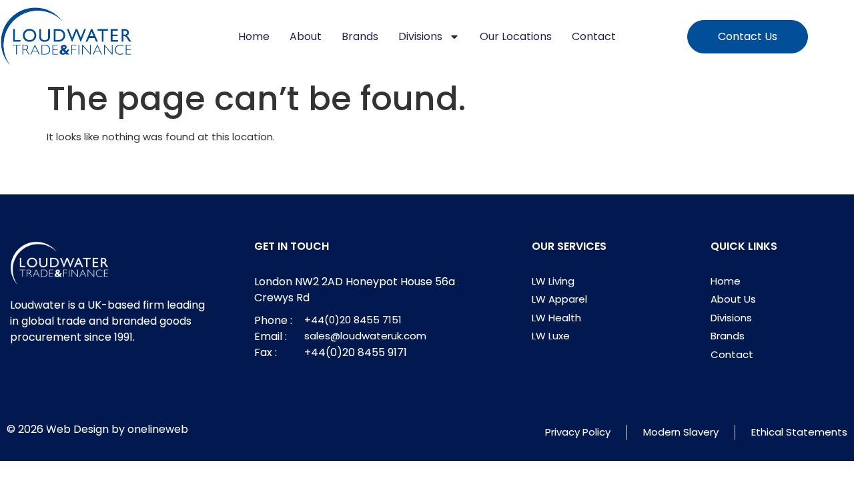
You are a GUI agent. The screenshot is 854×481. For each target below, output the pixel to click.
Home (254, 36)
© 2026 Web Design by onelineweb (97, 429)
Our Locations (516, 36)
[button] (747, 36)
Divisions (420, 36)
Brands (360, 36)
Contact (594, 36)
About (306, 36)
